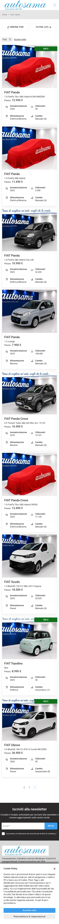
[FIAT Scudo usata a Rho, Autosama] (29, 556)
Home (4, 15)
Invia (51, 826)
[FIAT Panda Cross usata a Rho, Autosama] (29, 392)
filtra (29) (42, 27)
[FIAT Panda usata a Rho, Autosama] (29, 148)
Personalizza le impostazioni (30, 916)
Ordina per (17, 27)
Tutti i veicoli (15, 15)
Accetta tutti (29, 910)
